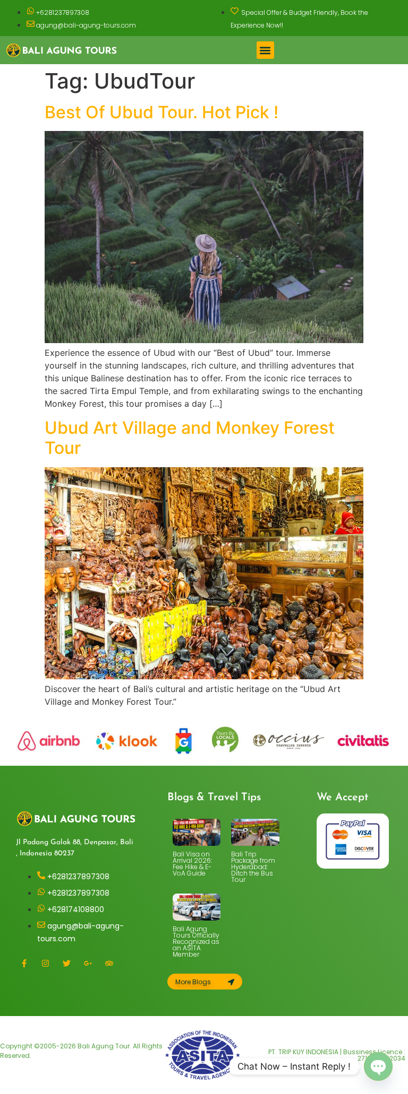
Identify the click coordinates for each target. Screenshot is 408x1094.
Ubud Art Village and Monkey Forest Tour (190, 437)
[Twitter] (66, 963)
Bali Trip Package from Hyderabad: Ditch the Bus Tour (253, 867)
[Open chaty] (378, 1066)
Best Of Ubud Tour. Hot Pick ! (161, 112)
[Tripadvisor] (109, 963)
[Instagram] (45, 963)
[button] (265, 50)
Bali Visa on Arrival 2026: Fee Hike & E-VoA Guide (192, 864)
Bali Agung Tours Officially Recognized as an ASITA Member (196, 941)
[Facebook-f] (24, 963)
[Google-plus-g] (88, 963)
